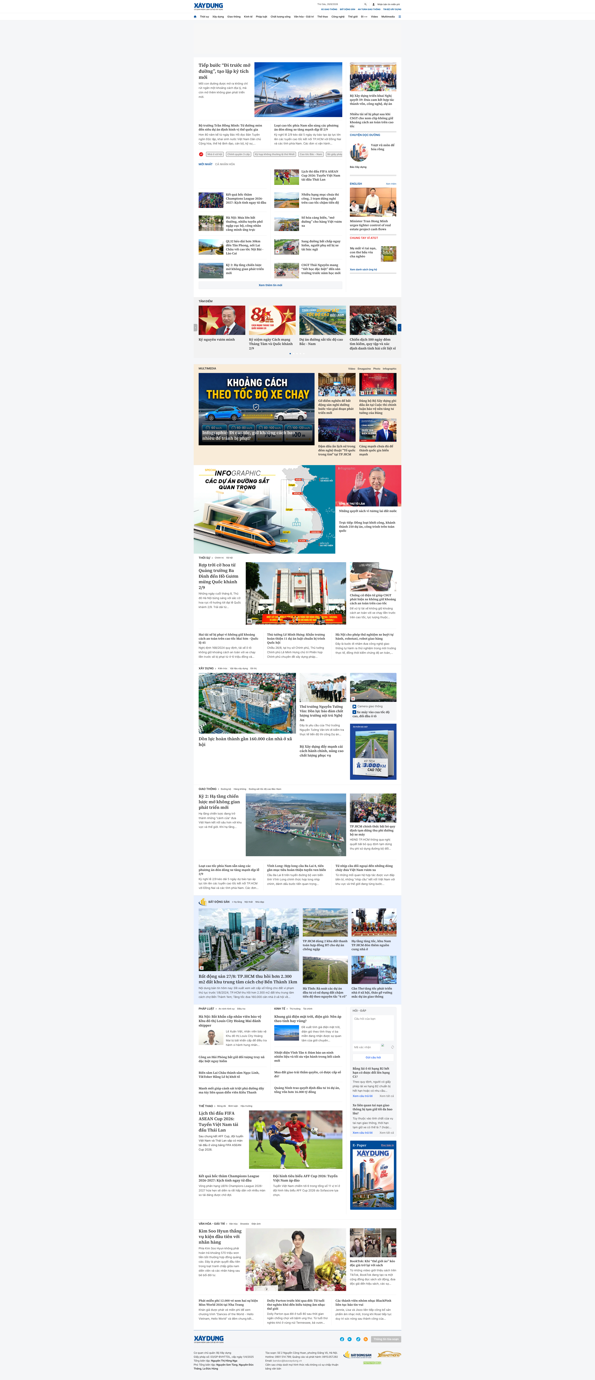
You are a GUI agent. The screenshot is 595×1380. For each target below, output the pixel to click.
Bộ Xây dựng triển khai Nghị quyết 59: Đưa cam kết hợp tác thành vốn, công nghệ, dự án (372, 100)
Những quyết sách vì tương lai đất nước (368, 511)
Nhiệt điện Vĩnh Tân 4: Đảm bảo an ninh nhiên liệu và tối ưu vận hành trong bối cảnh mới (307, 1056)
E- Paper (359, 1145)
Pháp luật (261, 16)
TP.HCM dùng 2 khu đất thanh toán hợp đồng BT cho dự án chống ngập (325, 945)
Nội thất (249, 902)
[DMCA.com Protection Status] (372, 1363)
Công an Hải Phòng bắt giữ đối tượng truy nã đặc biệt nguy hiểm (231, 1059)
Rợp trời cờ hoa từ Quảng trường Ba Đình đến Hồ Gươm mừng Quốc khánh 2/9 (218, 576)
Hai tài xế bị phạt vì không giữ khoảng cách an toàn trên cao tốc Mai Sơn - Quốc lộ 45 (228, 638)
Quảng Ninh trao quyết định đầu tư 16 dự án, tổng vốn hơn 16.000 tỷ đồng (307, 1090)
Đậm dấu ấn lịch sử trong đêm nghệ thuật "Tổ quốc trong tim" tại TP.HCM (336, 450)
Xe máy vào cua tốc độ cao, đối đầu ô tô (371, 714)
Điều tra (241, 1008)
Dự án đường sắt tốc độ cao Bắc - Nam (321, 341)
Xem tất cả (387, 1096)
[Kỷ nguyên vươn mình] (222, 320)
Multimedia (388, 16)
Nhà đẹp (259, 902)
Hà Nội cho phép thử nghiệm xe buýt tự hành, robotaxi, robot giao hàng (364, 636)
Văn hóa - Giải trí (304, 16)
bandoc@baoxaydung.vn (287, 1360)
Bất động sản (347, 9)
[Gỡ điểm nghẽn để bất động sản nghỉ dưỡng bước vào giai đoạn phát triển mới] (337, 384)
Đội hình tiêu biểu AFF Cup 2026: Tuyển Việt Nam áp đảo (305, 1178)
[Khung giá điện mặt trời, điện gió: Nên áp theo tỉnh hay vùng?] (286, 1033)
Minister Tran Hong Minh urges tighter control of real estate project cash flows (370, 225)
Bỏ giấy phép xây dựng (341, 154)
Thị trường (295, 1008)
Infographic (390, 368)
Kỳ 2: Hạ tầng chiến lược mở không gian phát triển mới (245, 269)
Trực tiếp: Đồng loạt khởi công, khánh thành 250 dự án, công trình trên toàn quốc (367, 527)
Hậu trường (246, 1106)
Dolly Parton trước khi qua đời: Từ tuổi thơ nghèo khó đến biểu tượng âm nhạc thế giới (296, 1305)
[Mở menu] (399, 16)
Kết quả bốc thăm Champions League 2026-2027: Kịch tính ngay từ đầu (246, 198)
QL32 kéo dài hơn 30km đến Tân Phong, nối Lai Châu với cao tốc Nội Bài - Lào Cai (244, 247)
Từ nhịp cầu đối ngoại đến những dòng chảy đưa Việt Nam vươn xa (364, 868)
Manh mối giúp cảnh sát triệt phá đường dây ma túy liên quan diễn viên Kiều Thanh (231, 1090)
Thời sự (204, 16)
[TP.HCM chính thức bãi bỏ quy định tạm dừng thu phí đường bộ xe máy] (373, 808)
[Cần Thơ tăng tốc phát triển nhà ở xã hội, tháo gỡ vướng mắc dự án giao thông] (374, 970)
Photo (376, 368)
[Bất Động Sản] (357, 1355)
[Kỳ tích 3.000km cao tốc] (373, 752)
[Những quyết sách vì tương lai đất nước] (368, 485)
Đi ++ (364, 16)
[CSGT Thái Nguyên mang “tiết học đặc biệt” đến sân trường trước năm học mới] (286, 270)
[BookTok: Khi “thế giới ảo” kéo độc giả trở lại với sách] (373, 1242)
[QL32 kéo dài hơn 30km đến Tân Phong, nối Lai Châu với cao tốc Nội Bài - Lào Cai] (211, 247)
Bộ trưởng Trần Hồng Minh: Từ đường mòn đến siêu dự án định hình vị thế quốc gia (230, 127)
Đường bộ (226, 789)
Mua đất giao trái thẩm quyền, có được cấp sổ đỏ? (307, 1074)
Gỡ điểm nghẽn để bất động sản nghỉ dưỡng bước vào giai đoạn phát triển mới (336, 407)
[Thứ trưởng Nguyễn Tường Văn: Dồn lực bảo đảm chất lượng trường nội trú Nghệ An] (323, 687)
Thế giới (353, 16)
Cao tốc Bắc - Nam (311, 154)
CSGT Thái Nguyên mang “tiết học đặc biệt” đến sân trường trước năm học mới (321, 269)
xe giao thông (329, 9)
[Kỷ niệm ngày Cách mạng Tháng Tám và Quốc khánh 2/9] (272, 320)
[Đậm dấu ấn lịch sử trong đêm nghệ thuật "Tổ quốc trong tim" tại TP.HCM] (337, 430)
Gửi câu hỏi (373, 1057)
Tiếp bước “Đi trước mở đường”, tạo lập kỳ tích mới (224, 71)
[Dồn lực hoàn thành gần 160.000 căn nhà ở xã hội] (247, 703)
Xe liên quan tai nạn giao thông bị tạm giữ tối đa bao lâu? (372, 1109)
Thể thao (322, 16)
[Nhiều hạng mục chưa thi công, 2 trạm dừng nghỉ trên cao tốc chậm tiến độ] (286, 200)
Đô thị (253, 668)
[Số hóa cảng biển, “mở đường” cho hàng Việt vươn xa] (286, 223)
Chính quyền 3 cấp (238, 154)
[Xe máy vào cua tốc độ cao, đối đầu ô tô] (373, 687)
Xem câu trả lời (363, 1096)
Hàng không (240, 789)
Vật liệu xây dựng (239, 668)
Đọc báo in (387, 1145)
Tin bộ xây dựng (392, 9)
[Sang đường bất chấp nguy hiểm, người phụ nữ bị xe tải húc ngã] (286, 247)
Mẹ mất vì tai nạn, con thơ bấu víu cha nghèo (363, 252)
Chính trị (219, 557)
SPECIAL (211, 470)
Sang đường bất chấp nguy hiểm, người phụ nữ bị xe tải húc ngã (321, 245)
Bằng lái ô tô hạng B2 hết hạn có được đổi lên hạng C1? (371, 1072)
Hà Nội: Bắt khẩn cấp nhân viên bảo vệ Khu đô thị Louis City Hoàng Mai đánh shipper (230, 1021)
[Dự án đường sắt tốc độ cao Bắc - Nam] (322, 320)
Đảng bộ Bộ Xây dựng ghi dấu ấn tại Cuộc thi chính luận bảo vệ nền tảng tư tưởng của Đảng (378, 407)
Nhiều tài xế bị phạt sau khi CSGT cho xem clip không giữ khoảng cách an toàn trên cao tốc (371, 120)
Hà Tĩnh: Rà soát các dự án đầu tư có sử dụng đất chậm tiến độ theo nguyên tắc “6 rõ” (325, 992)
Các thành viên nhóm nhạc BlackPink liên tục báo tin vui (363, 1303)
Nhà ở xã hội (214, 154)
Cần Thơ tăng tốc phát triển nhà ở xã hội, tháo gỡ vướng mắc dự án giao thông (372, 992)
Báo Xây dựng (358, 166)
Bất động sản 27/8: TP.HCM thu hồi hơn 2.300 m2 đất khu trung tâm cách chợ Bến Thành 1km (248, 979)
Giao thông (233, 16)
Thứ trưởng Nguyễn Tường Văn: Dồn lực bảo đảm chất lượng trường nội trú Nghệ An (321, 713)
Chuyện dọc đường (365, 135)
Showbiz (244, 1224)
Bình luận (233, 1106)
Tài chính (307, 1008)
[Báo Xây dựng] (208, 6)
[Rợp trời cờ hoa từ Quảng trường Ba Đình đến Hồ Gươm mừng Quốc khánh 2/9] (296, 593)
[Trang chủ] (195, 16)
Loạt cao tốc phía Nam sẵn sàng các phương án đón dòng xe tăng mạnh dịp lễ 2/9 (306, 127)
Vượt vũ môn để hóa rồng (382, 147)
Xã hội (229, 557)
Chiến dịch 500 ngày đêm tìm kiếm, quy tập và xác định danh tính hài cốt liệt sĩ (373, 344)
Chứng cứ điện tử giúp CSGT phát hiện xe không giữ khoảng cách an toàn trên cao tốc (373, 599)
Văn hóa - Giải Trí (212, 1223)
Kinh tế (248, 16)
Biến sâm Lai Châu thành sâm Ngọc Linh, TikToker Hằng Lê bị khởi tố (229, 1074)
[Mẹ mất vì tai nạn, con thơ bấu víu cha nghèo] (388, 254)
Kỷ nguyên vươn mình (217, 339)
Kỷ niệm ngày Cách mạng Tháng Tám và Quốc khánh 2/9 (271, 344)
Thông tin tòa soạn (386, 1339)
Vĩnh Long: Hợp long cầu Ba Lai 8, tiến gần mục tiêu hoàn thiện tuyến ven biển (296, 868)
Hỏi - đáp (359, 1010)
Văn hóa (233, 1224)
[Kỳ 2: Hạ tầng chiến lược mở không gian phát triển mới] (211, 270)
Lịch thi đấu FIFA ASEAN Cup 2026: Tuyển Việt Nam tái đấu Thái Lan (321, 175)
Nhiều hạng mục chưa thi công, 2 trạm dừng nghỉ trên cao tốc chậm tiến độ (320, 198)
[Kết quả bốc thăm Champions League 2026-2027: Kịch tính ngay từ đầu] (211, 200)
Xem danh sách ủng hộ (363, 269)
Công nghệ (337, 16)
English (356, 183)
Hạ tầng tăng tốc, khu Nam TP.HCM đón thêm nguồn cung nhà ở (371, 945)
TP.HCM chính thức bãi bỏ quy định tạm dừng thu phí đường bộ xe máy (372, 830)
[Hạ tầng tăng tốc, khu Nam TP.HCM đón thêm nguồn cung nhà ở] (374, 922)
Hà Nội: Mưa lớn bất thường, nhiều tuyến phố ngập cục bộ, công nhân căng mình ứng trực (244, 224)
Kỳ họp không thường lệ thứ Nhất (275, 154)
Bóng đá (221, 1106)
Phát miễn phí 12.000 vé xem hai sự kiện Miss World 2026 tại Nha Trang (228, 1303)
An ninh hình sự (227, 1008)
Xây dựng (218, 16)
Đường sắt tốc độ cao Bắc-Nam (265, 789)
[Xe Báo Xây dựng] (389, 1354)
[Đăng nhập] (373, 4)
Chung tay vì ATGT (364, 238)
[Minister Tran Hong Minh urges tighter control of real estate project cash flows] (373, 202)
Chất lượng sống (281, 16)
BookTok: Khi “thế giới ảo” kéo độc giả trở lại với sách (372, 1263)
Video (374, 16)
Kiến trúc (222, 668)
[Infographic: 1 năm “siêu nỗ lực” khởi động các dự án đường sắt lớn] (264, 509)
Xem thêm (391, 184)
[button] (290, 353)
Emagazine (364, 368)
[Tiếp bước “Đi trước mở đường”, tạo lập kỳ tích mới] (298, 89)
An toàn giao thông (369, 9)
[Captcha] (392, 1047)
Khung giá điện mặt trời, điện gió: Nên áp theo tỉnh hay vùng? (307, 1018)
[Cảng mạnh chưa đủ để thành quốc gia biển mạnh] (378, 430)
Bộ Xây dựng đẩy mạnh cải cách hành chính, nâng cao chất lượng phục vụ (322, 751)
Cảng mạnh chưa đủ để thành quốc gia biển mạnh (376, 450)
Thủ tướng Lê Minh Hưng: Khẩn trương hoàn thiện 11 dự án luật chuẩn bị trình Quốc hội (296, 638)
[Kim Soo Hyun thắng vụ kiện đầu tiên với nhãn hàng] (296, 1259)
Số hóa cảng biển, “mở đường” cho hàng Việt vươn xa (322, 222)
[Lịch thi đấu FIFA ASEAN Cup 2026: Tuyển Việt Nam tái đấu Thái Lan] (286, 177)
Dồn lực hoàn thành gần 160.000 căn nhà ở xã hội (245, 741)
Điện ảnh (256, 1224)
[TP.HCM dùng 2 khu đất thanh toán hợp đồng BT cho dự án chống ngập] (325, 922)
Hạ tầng (238, 902)
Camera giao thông (370, 706)
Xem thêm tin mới (270, 285)
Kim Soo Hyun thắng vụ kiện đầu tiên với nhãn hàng (220, 1236)
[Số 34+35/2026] (373, 1177)
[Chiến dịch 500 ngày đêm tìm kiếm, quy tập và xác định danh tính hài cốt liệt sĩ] (373, 320)
